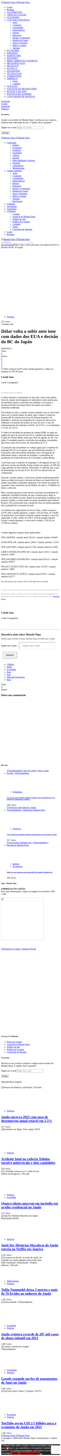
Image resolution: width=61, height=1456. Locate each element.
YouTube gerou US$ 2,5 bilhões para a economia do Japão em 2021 (28, 1425)
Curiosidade (17, 27)
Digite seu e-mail (9, 127)
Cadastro (16, 83)
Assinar (5, 133)
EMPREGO (12, 78)
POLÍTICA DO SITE (17, 91)
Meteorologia (18, 168)
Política (15, 145)
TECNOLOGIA (14, 73)
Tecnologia (17, 866)
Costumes (16, 25)
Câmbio (10, 664)
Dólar (9, 667)
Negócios (16, 150)
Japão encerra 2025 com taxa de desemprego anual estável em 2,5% (26, 1119)
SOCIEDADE (13, 71)
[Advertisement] (30, 280)
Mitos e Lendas (19, 45)
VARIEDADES (14, 76)
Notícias (10, 245)
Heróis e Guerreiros (21, 38)
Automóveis (17, 165)
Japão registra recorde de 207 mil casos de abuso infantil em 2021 (30, 1336)
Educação (16, 35)
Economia (17, 148)
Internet (15, 158)
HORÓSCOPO (14, 55)
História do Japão (20, 40)
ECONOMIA (13, 50)
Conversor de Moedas (22, 229)
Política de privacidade (29, 1453)
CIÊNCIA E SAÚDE (16, 15)
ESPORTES (12, 53)
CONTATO (12, 86)
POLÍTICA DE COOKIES (19, 94)
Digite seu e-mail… (10, 645)
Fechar (15, 1453)
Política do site (19, 219)
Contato (16, 214)
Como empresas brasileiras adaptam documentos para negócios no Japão (32, 834)
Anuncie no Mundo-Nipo (23, 216)
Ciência (15, 155)
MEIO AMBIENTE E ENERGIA (22, 61)
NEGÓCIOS (13, 66)
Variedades (17, 792)
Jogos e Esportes (19, 43)
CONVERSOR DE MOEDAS (21, 96)
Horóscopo (17, 201)
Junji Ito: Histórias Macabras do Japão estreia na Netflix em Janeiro (29, 1247)
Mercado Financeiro (16, 677)
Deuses (15, 32)
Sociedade (17, 153)
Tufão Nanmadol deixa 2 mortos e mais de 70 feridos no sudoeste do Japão (29, 1291)
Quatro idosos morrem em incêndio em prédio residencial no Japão (29, 1205)
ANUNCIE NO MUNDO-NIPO (22, 89)
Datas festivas (18, 30)
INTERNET (12, 58)
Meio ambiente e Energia (23, 160)
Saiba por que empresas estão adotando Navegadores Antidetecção (29, 872)
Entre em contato (14, 1042)
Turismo (16, 48)
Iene (9, 674)
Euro (9, 672)
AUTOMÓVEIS (14, 12)
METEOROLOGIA (16, 63)
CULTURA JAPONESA (18, 20)
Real (9, 679)
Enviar (5, 1076)
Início (3, 245)
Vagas (15, 81)
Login (9, 7)
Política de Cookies (21, 221)
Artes (14, 22)
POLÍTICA (12, 68)
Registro (10, 10)
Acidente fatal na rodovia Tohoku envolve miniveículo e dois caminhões (28, 1161)
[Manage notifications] (7, 1448)
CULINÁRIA (13, 17)
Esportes (16, 163)
